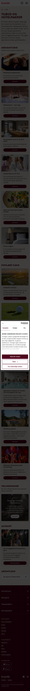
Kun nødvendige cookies (15, 366)
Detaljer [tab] (15, 328)
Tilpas (14, 361)
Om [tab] (25, 328)
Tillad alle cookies (15, 356)
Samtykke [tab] (5, 328)
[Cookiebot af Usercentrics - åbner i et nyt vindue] (21, 323)
